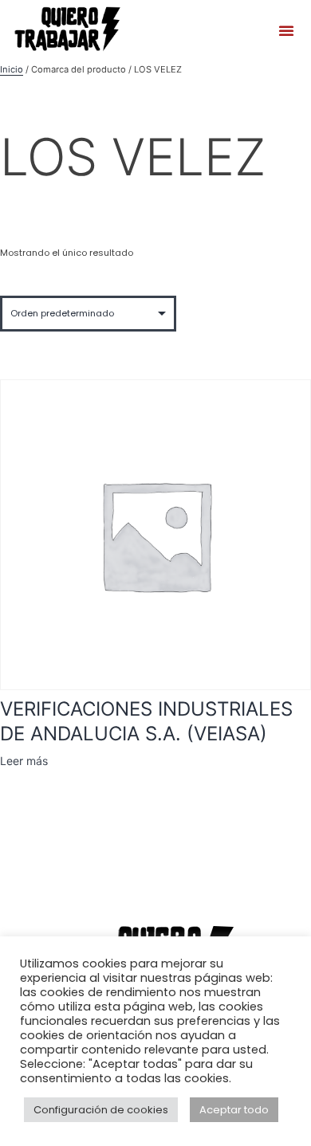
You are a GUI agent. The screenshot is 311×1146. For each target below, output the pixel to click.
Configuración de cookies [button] (100, 1109)
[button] (286, 30)
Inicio (11, 69)
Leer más (24, 760)
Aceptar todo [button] (234, 1109)
